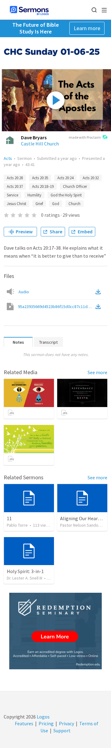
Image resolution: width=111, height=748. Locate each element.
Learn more (87, 28)
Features (24, 723)
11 (9, 518)
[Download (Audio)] (99, 291)
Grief (39, 203)
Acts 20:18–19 (43, 186)
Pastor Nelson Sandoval (82, 525)
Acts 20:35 (40, 177)
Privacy (66, 723)
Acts (8, 158)
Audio (23, 292)
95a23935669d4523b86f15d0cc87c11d (56, 306)
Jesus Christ (16, 203)
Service (12, 195)
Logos (43, 717)
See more (97, 372)
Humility (34, 195)
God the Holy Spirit (66, 195)
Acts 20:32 (91, 177)
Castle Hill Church (40, 143)
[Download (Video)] (99, 306)
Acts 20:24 (65, 177)
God (55, 203)
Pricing (46, 723)
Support (62, 730)
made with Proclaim (85, 137)
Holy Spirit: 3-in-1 (25, 571)
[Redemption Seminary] (55, 631)
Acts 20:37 (15, 186)
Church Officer (75, 186)
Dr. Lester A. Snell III (24, 578)
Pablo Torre (17, 525)
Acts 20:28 (15, 177)
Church (74, 203)
